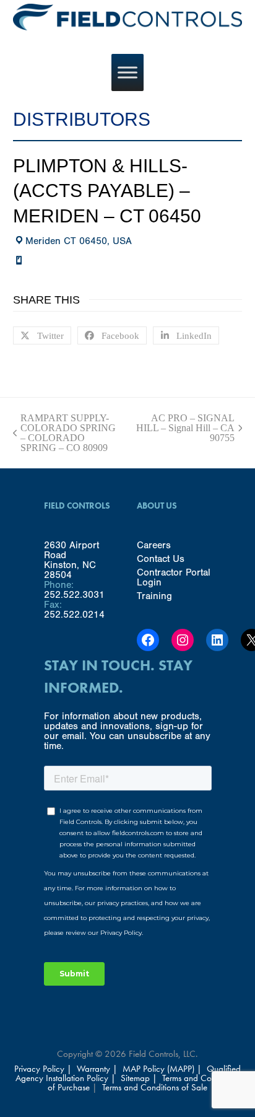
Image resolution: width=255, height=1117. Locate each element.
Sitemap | (139, 1078)
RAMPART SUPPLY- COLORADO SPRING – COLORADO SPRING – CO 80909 (64, 433)
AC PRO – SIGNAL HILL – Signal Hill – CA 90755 (185, 428)
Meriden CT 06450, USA (78, 241)
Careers (154, 545)
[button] (42, 335)
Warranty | (98, 1068)
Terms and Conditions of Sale (154, 1087)
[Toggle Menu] (127, 72)
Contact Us (160, 558)
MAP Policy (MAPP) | (163, 1068)
